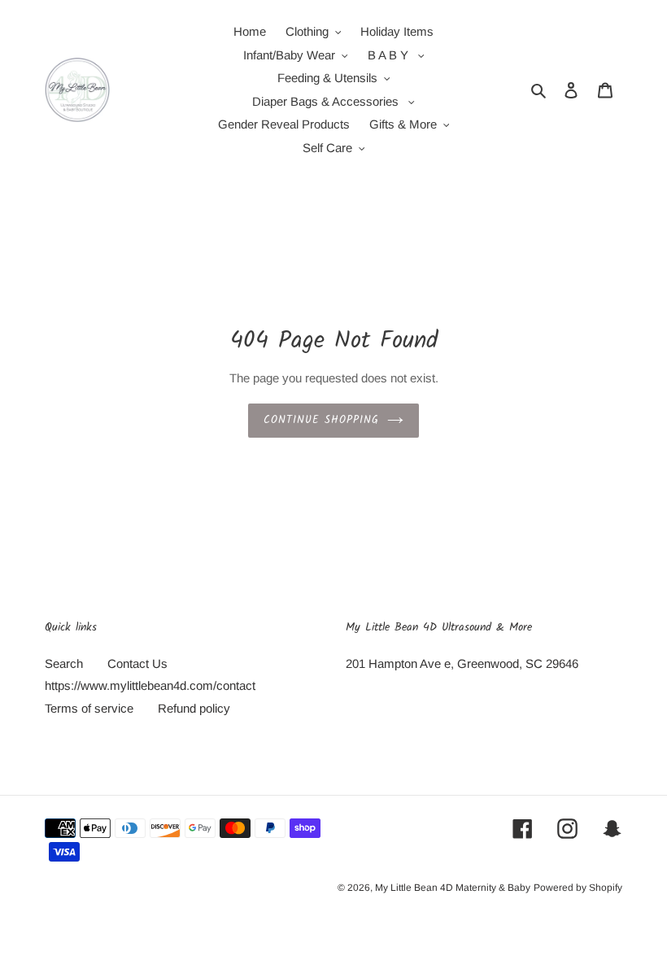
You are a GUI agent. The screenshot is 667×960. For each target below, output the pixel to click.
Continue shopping (322, 420)
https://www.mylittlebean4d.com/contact (150, 685)
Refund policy (194, 708)
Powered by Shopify (578, 887)
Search (64, 663)
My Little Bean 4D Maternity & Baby (452, 887)
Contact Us (137, 663)
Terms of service (89, 708)
